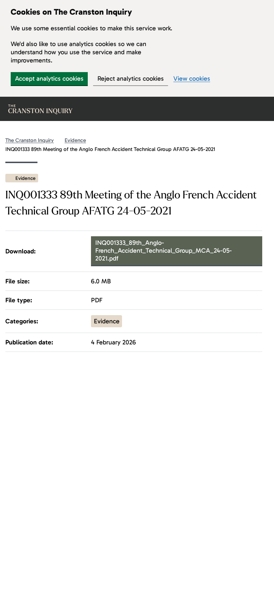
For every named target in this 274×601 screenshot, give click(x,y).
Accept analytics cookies (49, 78)
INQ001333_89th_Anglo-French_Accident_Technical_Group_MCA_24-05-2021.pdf (163, 250)
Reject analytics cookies (130, 78)
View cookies (191, 79)
